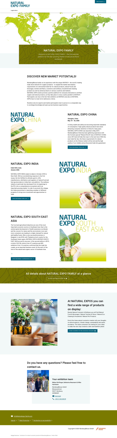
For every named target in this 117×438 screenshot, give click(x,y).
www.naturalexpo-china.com (76, 147)
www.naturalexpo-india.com (19, 198)
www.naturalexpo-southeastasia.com (22, 258)
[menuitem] (15, 11)
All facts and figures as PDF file (56, 278)
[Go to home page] (22, 4)
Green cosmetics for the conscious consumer (81, 330)
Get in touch (99, 1)
